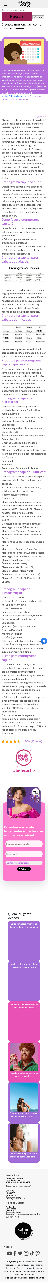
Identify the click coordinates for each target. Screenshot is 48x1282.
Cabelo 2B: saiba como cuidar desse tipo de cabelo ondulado (24, 1006)
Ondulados (11, 1207)
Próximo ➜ (24, 869)
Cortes (9, 1193)
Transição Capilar (14, 1196)
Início (4, 96)
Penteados (11, 1195)
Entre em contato (14, 1178)
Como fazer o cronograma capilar (23, 1214)
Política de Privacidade (15, 1277)
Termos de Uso (36, 1277)
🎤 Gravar (38, 17)
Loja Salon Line (13, 1180)
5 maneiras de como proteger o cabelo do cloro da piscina (24, 1115)
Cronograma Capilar (15, 1198)
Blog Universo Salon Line (18, 1181)
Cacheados (11, 1208)
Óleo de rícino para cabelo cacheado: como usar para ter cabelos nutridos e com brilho (24, 1155)
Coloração (10, 1192)
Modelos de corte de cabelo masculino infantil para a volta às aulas (24, 966)
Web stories (12, 1216)
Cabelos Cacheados (18, 96)
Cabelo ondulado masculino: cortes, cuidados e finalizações (24, 1075)
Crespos (10, 1210)
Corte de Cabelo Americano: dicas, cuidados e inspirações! (24, 925)
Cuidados (10, 1190)
